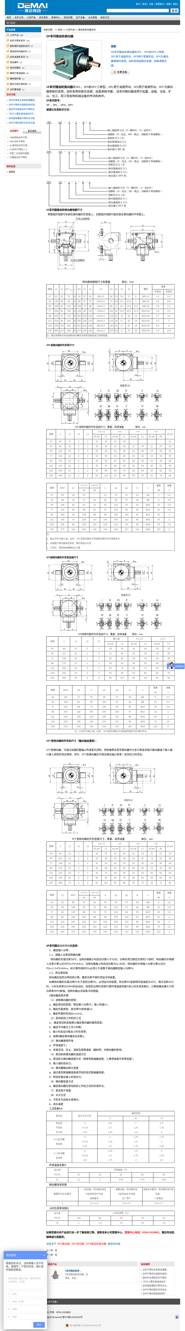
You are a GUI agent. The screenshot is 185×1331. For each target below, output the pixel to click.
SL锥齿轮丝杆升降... (19, 145)
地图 (175, 4)
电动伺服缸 (15, 68)
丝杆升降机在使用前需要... (155, 1270)
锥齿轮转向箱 (64, 945)
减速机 (12, 172)
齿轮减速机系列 (17, 57)
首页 (138, 4)
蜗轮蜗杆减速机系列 (19, 46)
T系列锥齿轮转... (73, 1271)
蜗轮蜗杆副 (15, 78)
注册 (151, 4)
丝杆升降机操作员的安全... (155, 1289)
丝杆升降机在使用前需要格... (22, 100)
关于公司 (19, 17)
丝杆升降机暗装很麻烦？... (155, 1293)
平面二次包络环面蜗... (20, 153)
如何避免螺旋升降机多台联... (22, 118)
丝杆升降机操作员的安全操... (22, 123)
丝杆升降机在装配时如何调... (22, 105)
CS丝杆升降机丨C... (19, 149)
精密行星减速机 (17, 73)
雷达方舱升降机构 (18, 84)
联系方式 (105, 17)
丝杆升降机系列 (17, 40)
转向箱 (86, 281)
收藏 (168, 4)
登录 (144, 4)
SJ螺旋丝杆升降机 (18, 157)
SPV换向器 (63, 1243)
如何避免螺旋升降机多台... (155, 1285)
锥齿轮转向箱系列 (18, 51)
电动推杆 (14, 62)
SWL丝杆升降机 (17, 141)
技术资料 (43, 17)
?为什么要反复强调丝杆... (155, 1282)
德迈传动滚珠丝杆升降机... (155, 1278)
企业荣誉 (92, 17)
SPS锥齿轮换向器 (96, 1243)
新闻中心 (55, 17)
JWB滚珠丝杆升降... (19, 137)
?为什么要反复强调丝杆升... (22, 114)
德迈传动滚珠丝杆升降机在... (22, 109)
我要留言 (159, 4)
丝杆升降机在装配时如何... (155, 1274)
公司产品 (31, 17)
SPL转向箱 (78, 1243)
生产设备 (80, 17)
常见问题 (68, 17)
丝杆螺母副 (15, 89)
